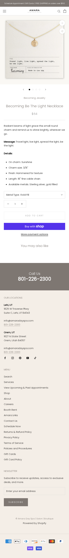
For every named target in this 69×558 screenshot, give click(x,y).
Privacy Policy (11, 437)
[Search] (59, 11)
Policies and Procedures (18, 448)
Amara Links (11, 415)
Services (9, 382)
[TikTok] (35, 358)
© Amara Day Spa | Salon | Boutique (34, 518)
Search (8, 376)
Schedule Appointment (14, 3)
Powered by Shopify (34, 523)
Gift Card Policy (13, 459)
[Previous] (23, 89)
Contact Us (10, 421)
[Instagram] (12, 358)
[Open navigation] (4, 11)
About (7, 398)
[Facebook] (5, 358)
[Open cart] (64, 11)
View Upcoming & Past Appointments (26, 387)
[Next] (45, 89)
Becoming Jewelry (34, 98)
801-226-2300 (12, 324)
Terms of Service (13, 443)
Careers (8, 404)
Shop (7, 393)
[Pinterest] (20, 358)
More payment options (34, 234)
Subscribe (16, 502)
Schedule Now (12, 426)
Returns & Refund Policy (18, 432)
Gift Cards (29, 3)
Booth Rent (10, 409)
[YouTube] (27, 358)
